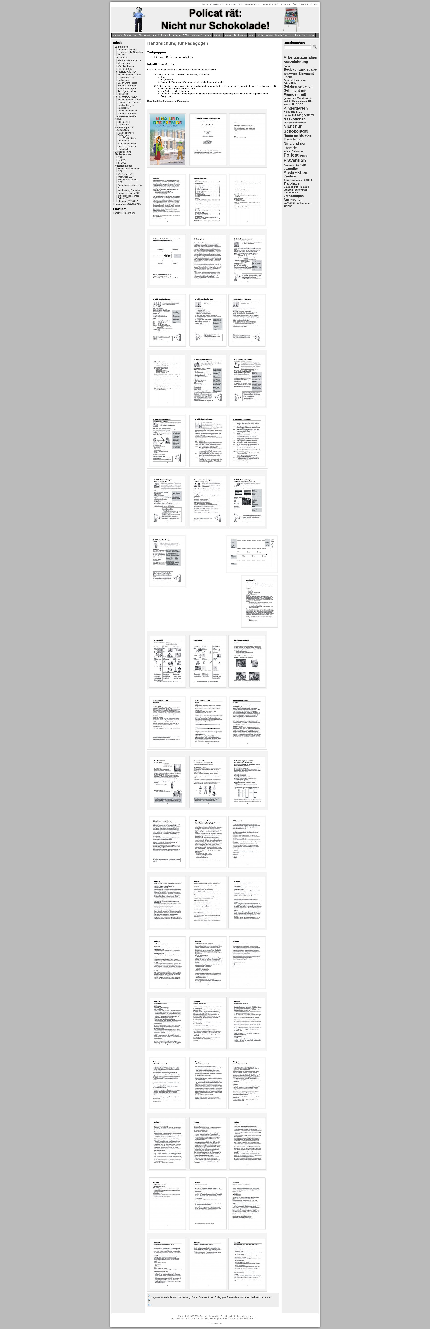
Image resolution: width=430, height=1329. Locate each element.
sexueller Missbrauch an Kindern (256, 1297)
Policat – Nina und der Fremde (214, 1316)
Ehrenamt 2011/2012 (128, 201)
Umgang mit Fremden (296, 186)
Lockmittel (290, 115)
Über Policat (121, 57)
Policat (291, 155)
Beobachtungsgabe (300, 69)
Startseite (117, 35)
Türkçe (311, 35)
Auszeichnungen (123, 165)
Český (127, 35)
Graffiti (287, 101)
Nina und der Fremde (295, 145)
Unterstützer (291, 192)
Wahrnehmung (304, 203)
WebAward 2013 (126, 177)
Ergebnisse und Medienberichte (123, 153)
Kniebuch (289, 112)
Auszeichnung (296, 62)
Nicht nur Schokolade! (296, 128)
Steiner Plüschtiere (125, 213)
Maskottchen (295, 119)
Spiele (308, 179)
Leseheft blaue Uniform (129, 102)
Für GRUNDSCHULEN (126, 97)
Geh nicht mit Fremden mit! (295, 92)
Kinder (194, 1297)
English (155, 35)
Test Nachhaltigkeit (127, 88)
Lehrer (299, 112)
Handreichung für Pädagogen (126, 78)
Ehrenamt (306, 73)
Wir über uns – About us (129, 60)
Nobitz (287, 151)
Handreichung (183, 1297)
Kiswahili (218, 35)
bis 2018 (122, 163)
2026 (120, 157)
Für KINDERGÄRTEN (125, 71)
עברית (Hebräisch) (192, 35)
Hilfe (310, 101)
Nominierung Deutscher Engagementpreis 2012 (129, 191)
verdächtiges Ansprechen (294, 197)
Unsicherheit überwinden (295, 190)
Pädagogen (220, 1297)
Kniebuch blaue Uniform (129, 74)
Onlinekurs (297, 151)
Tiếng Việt (300, 35)
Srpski (278, 35)
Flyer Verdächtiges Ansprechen (127, 139)
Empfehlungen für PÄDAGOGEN (124, 128)
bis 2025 (122, 160)
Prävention (295, 160)
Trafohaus (291, 183)
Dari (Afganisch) (141, 35)
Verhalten (290, 202)
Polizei (303, 156)
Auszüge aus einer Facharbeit (127, 92)
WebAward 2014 (126, 174)
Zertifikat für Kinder (127, 85)
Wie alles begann (126, 66)
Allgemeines (124, 122)
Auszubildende (168, 1297)
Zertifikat (288, 206)
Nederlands (240, 35)
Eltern (288, 77)
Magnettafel (305, 115)
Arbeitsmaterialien (300, 57)
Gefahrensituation (298, 86)
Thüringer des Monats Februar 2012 (128, 197)
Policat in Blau (125, 69)
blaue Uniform (290, 74)
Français (176, 35)
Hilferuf (287, 104)
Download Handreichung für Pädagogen (168, 101)
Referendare (233, 1297)
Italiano (208, 35)
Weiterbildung (124, 63)
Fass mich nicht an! (295, 80)
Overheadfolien (206, 1297)
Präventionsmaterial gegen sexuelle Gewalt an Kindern (130, 52)
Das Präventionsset (127, 83)
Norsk (251, 35)
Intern (210, 1323)
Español (165, 35)
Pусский (269, 35)
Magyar (228, 35)
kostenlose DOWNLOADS (128, 204)
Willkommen (121, 46)
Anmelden (218, 1323)
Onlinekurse (123, 124)
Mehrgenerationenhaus (295, 123)
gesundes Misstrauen (297, 98)
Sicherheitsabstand (293, 180)
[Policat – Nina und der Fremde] (215, 19)
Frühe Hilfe (290, 83)
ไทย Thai (288, 35)
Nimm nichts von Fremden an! (297, 137)
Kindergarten (296, 108)
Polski (259, 35)
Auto (287, 65)
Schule (301, 165)
